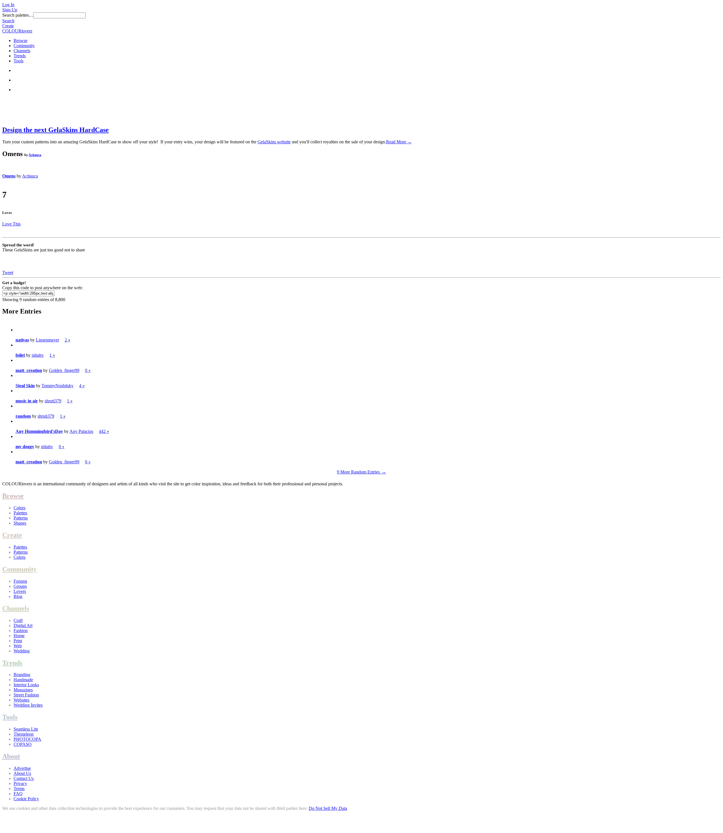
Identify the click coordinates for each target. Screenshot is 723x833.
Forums (20, 581)
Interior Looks (26, 684)
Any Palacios (81, 431)
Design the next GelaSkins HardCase (55, 129)
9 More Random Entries (361, 472)
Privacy (20, 783)
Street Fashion (26, 694)
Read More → (399, 141)
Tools (18, 60)
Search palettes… (17, 15)
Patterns (21, 518)
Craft (18, 620)
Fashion (21, 630)
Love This (11, 224)
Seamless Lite (26, 729)
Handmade (23, 679)
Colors (19, 507)
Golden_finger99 (64, 370)
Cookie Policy (26, 798)
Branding (22, 674)
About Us (22, 773)
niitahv (38, 355)
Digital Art (23, 625)
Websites (21, 700)
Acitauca (35, 155)
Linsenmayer (47, 339)
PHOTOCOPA (27, 739)
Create (8, 25)
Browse (20, 40)
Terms (19, 788)
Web (18, 645)
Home (19, 635)
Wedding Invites (28, 705)
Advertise (22, 768)
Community (24, 45)
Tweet (7, 272)
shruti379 (53, 400)
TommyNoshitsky (57, 385)
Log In (8, 4)
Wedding (22, 650)
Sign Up (9, 9)
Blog (18, 596)
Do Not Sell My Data (328, 808)
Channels (22, 50)
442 (104, 431)
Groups (20, 586)
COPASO (23, 744)
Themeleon (24, 734)
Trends (20, 55)
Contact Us (24, 778)
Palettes (20, 512)
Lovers (20, 591)
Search (8, 20)
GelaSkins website (274, 141)
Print (18, 640)
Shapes (20, 523)
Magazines (23, 689)
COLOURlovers (17, 31)
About (11, 756)
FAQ (18, 793)
